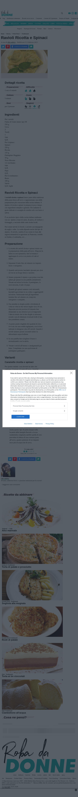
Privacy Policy (50, 423)
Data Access (39, 423)
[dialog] (39, 398)
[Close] (72, 373)
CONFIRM (20, 416)
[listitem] (39, 406)
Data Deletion (28, 423)
